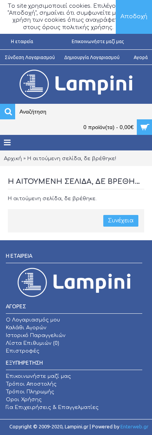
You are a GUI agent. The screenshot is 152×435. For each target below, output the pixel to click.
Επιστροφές (22, 351)
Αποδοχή (133, 16)
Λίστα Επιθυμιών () (32, 343)
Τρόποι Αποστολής (31, 384)
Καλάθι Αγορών (26, 327)
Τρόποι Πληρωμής (30, 392)
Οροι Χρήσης (24, 399)
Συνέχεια (121, 221)
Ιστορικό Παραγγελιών (35, 335)
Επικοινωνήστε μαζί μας (38, 376)
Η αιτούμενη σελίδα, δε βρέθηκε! (71, 158)
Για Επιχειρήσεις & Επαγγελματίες (52, 407)
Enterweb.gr (134, 426)
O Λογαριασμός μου (33, 320)
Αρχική (13, 158)
